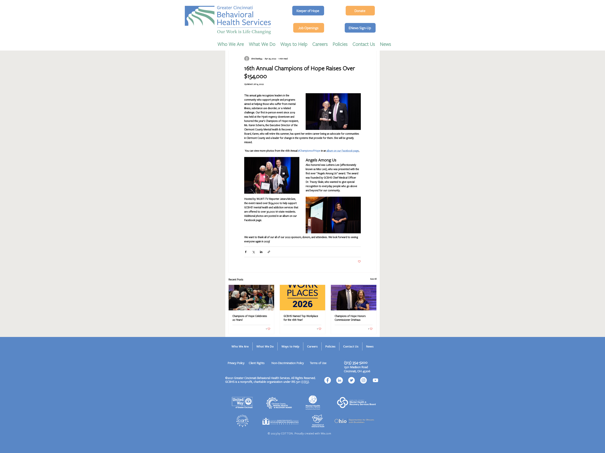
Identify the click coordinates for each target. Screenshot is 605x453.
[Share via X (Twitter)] (253, 251)
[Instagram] (363, 380)
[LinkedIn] (339, 380)
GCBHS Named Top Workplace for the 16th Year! (301, 318)
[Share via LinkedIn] (261, 251)
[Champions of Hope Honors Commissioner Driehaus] (353, 297)
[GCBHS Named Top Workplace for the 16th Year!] (302, 297)
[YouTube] (375, 380)
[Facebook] (327, 380)
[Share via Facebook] (245, 251)
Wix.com (326, 433)
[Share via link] (268, 251)
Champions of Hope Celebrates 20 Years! (249, 318)
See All (373, 278)
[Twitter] (351, 380)
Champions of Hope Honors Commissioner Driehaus (350, 318)
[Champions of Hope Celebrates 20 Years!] (251, 297)
